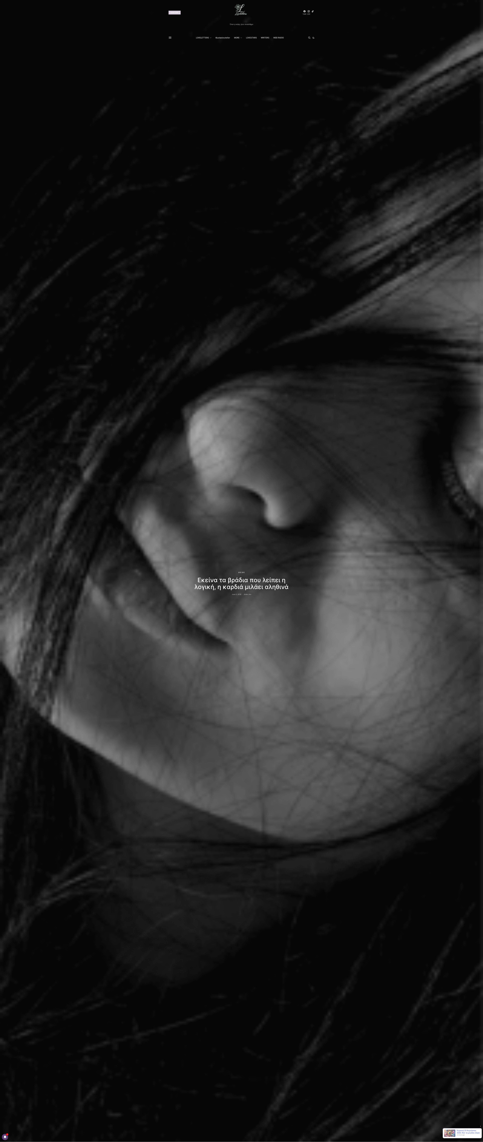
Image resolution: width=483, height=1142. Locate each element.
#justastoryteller (222, 37)
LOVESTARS (251, 37)
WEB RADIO (278, 37)
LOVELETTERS (202, 37)
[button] (313, 38)
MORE (236, 37)
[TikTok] (312, 12)
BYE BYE (241, 572)
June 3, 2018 (236, 594)
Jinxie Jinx (247, 594)
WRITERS (265, 37)
